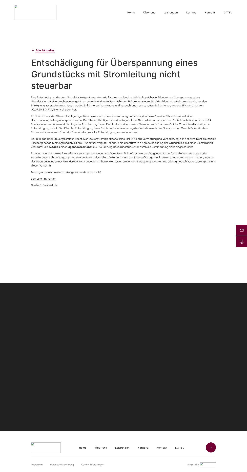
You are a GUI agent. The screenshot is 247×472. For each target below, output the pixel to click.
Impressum (37, 464)
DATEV (228, 12)
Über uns (149, 12)
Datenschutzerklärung (62, 464)
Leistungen (171, 12)
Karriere (191, 12)
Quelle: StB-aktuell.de (44, 185)
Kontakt (210, 12)
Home (131, 12)
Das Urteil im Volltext (43, 178)
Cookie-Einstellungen (92, 464)
